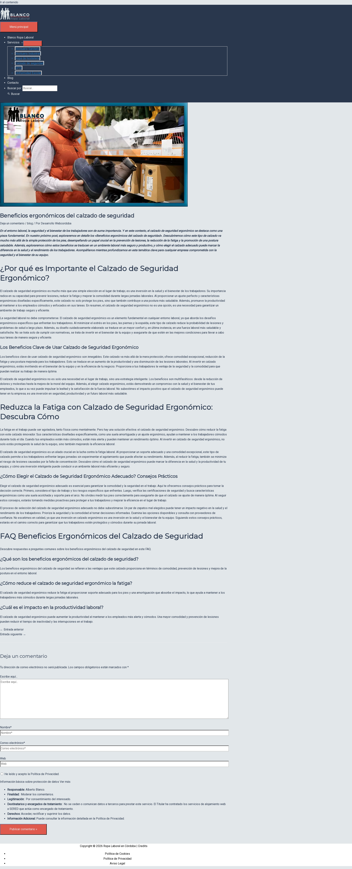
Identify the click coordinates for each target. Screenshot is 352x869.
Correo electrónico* (12, 743)
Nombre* (6, 727)
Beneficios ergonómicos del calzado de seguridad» (129, 235)
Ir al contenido (9, 2)
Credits (142, 846)
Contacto (13, 82)
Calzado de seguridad (29, 63)
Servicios (13, 42)
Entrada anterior (12, 629)
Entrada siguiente (13, 634)
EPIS (18, 68)
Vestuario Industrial (27, 53)
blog (30, 223)
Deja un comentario (12, 223)
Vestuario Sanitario (27, 49)
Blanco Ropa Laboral (20, 37)
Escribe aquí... (8, 676)
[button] (13, 94)
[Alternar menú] (32, 43)
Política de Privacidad (45, 774)
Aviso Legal (117, 863)
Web (3, 758)
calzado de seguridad (17, 291)
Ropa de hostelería (27, 58)
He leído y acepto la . (31, 774)
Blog (10, 78)
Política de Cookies (117, 853)
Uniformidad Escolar (28, 73)
